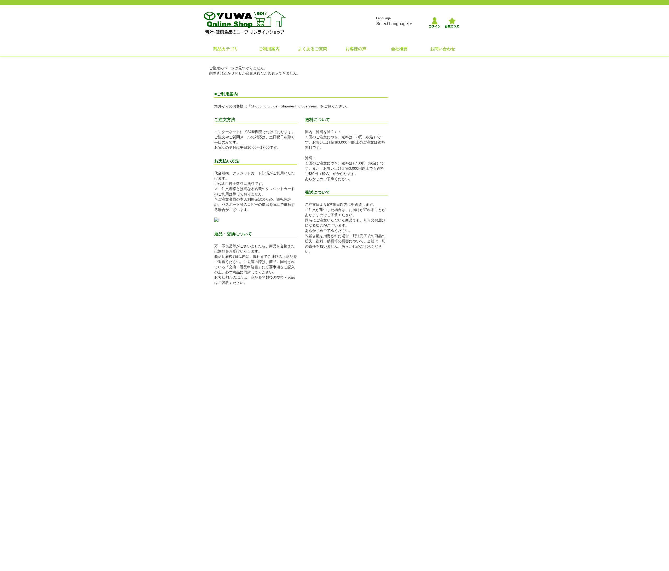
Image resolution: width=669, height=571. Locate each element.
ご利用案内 (269, 49)
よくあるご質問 (312, 49)
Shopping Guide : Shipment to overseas (284, 106)
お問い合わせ (442, 49)
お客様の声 (355, 49)
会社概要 (399, 49)
